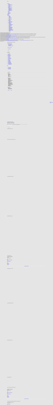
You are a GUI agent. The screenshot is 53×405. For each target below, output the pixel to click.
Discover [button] (8, 3)
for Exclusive (9, 54)
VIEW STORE (12, 40)
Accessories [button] (9, 22)
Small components (10, 21)
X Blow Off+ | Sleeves (11, 24)
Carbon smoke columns (10, 84)
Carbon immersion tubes (11, 29)
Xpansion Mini (10, 19)
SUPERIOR (7, 36)
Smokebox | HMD (9, 82)
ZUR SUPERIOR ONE (11, 35)
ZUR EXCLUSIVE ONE (12, 33)
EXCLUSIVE (8, 34)
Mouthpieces (10, 25)
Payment (8, 264)
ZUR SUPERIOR (7, 35)
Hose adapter (10, 26)
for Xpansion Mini (9, 64)
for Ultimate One (9, 62)
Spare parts (10, 20)
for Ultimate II (9, 61)
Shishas (8, 73)
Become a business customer (9, 392)
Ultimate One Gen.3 (10, 8)
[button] (10, 121)
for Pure (9, 59)
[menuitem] (27, 8)
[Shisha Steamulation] (26, 1)
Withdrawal (8, 396)
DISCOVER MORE (15, 34)
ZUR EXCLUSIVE (8, 33)
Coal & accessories (9, 83)
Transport (10, 23)
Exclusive (9, 5)
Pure (8, 75)
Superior (9, 74)
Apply (11, 90)
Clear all (8, 90)
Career (7, 260)
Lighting (9, 30)
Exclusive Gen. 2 (10, 4)
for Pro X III (9, 57)
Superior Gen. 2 (10, 6)
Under (9, 67)
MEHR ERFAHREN (17, 33)
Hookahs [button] (9, 15)
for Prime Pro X (9, 55)
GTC (7, 262)
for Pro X (9, 56)
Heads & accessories (11, 27)
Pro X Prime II (10, 18)
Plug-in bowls (10, 28)
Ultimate (9, 7)
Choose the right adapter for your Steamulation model (11, 124)
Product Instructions (9, 261)
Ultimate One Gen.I (10, 10)
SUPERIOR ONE (9, 36)
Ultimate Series (10, 17)
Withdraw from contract (26, 398)
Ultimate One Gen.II (10, 9)
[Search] (7, 2)
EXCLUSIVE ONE (11, 34)
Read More (9, 127)
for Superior (9, 60)
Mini (8, 12)
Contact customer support (9, 267)
